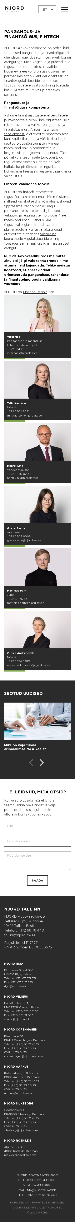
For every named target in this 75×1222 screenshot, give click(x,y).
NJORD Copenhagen (20, 1029)
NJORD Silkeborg (18, 1103)
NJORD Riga (13, 963)
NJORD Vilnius (16, 996)
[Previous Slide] (31, 763)
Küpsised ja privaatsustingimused (37, 1202)
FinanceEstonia (35, 292)
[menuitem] (47, 9)
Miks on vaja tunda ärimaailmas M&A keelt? (25, 747)
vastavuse (48, 234)
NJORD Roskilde (17, 1140)
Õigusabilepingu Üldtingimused (37, 1207)
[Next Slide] (42, 763)
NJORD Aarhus (16, 1066)
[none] (47, 9)
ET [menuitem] (45, 9)
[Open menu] (64, 9)
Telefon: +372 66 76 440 (24, 930)
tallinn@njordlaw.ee (19, 935)
